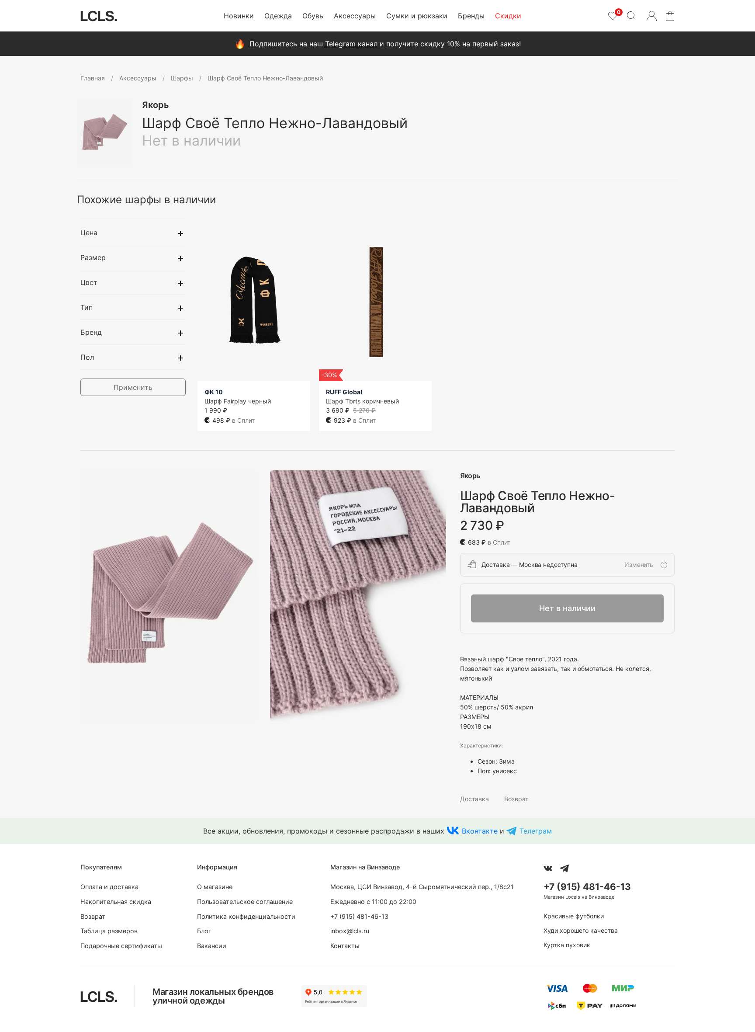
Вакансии (211, 945)
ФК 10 (213, 392)
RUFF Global (344, 392)
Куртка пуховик (567, 945)
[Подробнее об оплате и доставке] (663, 564)
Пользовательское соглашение (245, 901)
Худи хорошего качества (581, 930)
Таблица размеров (109, 931)
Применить (133, 387)
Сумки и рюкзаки (416, 15)
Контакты (345, 945)
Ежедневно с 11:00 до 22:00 (373, 901)
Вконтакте (480, 831)
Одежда (278, 15)
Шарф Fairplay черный (237, 401)
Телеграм (535, 831)
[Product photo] (168, 596)
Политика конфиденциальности (246, 916)
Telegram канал (351, 43)
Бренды (471, 15)
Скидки (508, 15)
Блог (204, 931)
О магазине (214, 886)
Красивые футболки (574, 916)
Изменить (638, 565)
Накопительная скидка (115, 901)
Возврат (516, 799)
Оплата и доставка (109, 886)
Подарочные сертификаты (121, 945)
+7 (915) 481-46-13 (359, 916)
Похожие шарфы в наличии (146, 199)
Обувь (312, 15)
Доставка (474, 799)
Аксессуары (355, 15)
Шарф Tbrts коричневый (362, 401)
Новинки (239, 15)
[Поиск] (631, 16)
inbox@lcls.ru (349, 931)
